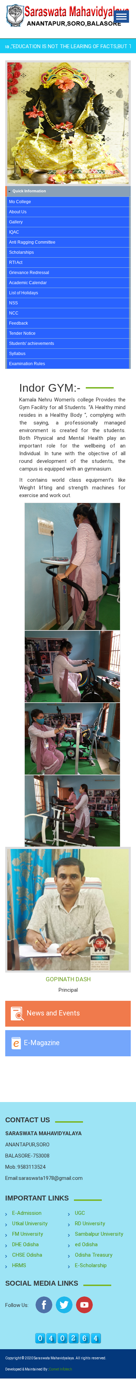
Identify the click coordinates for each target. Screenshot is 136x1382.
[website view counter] (68, 1338)
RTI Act (15, 262)
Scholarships (21, 252)
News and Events (52, 1013)
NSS (13, 303)
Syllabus (17, 353)
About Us (18, 211)
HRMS (19, 1265)
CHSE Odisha (27, 1255)
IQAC (14, 232)
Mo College (20, 201)
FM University (27, 1234)
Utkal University (29, 1223)
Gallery (16, 222)
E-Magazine (41, 1043)
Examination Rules (27, 363)
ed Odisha (86, 1244)
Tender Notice (22, 333)
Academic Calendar (28, 282)
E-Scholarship (91, 1265)
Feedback (18, 323)
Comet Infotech (60, 1369)
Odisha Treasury (93, 1255)
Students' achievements (31, 343)
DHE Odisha (25, 1244)
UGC (80, 1213)
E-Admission (26, 1213)
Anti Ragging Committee (32, 242)
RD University (90, 1223)
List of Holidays (23, 292)
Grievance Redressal (29, 272)
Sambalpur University (99, 1234)
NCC (13, 313)
